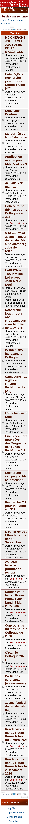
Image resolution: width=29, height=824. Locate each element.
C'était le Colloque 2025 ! (15, 656)
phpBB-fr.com (16, 812)
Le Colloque (15, 2)
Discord (23, 6)
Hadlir (12, 334)
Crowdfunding (12, 179)
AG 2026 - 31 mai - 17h (14, 184)
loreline (13, 257)
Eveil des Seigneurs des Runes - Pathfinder (15, 302)
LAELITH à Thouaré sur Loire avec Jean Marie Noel (14, 277)
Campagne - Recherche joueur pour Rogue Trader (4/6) (15, 81)
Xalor (12, 94)
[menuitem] (27, 10)
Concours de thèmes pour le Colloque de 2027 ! (16, 211)
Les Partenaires (6, 6)
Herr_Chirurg (16, 397)
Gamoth (13, 515)
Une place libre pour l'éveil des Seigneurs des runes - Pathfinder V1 (16, 443)
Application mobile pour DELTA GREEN (16, 160)
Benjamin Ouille (17, 291)
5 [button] (20, 29)
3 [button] (17, 29)
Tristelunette (16, 486)
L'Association (8, 2)
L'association (12, 202)
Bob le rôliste (17, 223)
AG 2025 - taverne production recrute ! (13, 567)
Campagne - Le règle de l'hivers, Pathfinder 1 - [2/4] (16, 384)
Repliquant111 (17, 58)
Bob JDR (12, 6)
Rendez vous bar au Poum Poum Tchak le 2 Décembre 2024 (16, 766)
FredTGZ (14, 143)
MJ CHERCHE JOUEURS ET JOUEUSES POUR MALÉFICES (15, 44)
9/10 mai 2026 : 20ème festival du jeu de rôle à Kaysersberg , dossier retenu (16, 242)
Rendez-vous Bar (14, 372)
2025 (21, 672)
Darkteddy (14, 193)
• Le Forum (23, 2)
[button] (12, 29)
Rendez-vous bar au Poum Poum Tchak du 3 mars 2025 (16, 734)
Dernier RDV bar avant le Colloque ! (14, 353)
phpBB (11, 808)
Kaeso (12, 689)
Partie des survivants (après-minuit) (15, 679)
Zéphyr (13, 120)
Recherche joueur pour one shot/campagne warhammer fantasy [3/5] (15, 318)
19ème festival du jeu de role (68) (15, 706)
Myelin (12, 456)
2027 (21, 229)
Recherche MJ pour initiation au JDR (15, 505)
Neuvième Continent (12, 112)
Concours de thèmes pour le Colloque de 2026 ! (16, 631)
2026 (21, 648)
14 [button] (23, 29)
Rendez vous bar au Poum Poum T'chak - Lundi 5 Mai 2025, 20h (15, 599)
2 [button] (15, 29)
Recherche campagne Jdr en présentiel (15, 476)
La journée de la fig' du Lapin (16, 135)
